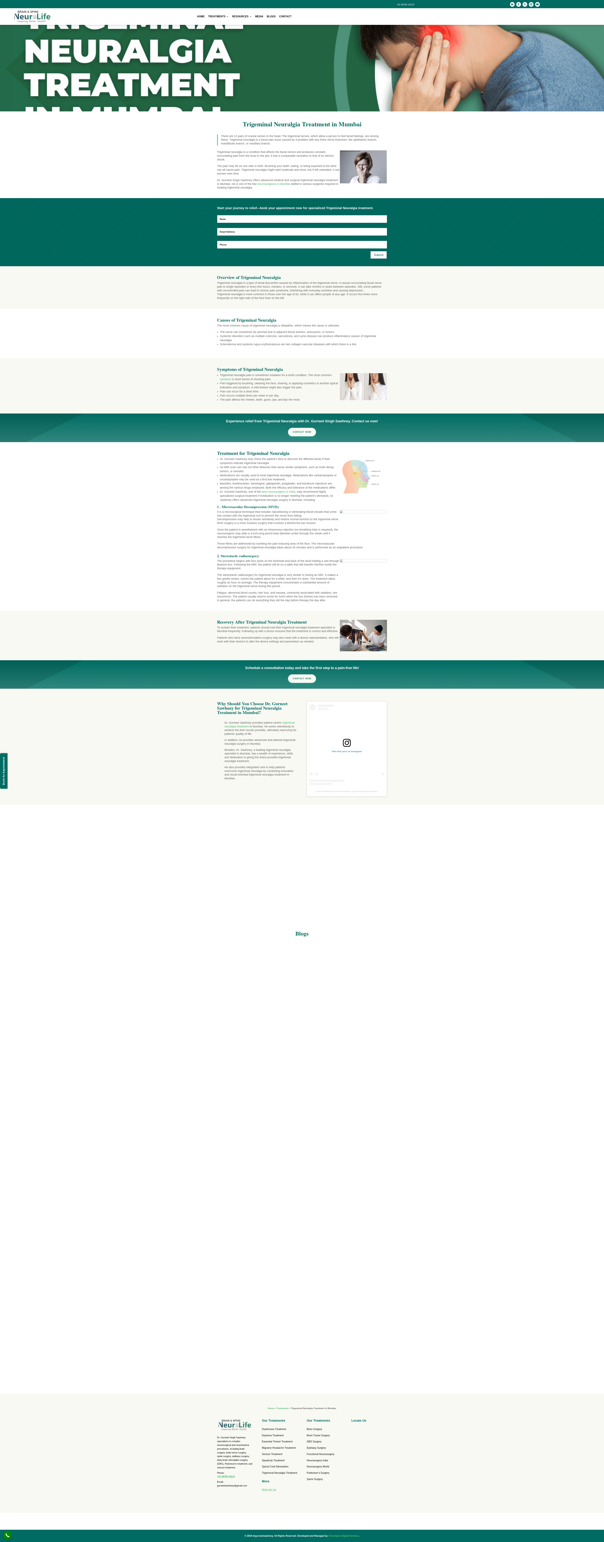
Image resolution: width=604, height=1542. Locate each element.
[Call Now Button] (7, 1535)
